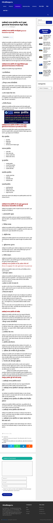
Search (40, 20)
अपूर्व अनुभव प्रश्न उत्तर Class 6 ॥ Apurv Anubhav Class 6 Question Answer (47, 37)
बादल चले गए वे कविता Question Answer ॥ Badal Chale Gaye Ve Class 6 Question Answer (47, 65)
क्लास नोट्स (5, 10)
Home (4, 6)
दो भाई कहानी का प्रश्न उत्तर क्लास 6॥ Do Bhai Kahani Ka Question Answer (47, 57)
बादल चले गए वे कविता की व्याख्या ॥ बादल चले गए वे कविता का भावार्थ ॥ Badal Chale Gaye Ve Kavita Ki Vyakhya (47, 73)
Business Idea (26, 6)
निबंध (27, 507)
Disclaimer (41, 509)
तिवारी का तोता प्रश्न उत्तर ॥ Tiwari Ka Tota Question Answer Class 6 (47, 44)
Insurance (17, 6)
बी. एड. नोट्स (41, 6)
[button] (48, 15)
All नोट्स (27, 513)
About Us (41, 507)
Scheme (34, 6)
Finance (11, 6)
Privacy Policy (42, 513)
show (11, 37)
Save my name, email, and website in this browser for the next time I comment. (17, 489)
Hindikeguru (7, 2)
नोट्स (47, 6)
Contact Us (41, 511)
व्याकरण (27, 509)
